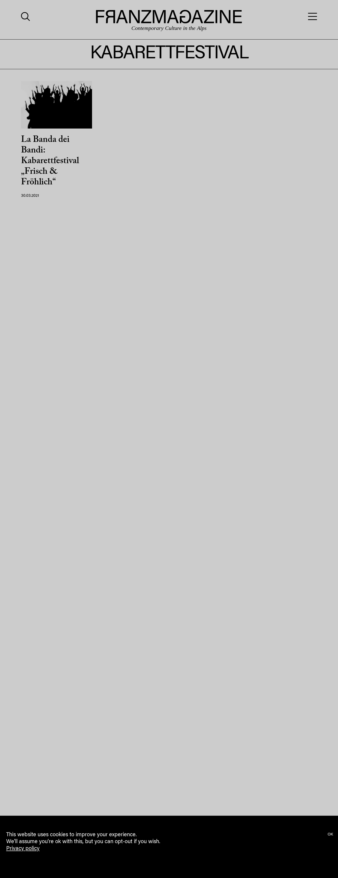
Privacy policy (23, 849)
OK (330, 834)
